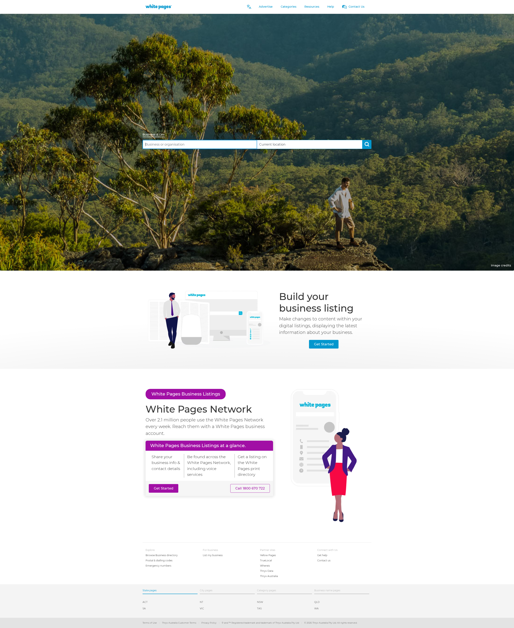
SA (144, 608)
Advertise (266, 6)
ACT (145, 602)
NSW (260, 602)
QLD (317, 602)
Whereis (265, 565)
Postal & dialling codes (159, 560)
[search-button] (366, 144)
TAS (259, 608)
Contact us (323, 560)
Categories (288, 6)
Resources (311, 6)
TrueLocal (266, 560)
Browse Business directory (162, 555)
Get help (322, 555)
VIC (202, 608)
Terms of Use (150, 622)
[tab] (155, 135)
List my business (213, 555)
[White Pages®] (159, 6)
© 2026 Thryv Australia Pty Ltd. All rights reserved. (330, 622)
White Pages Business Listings (185, 394)
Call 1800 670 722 (250, 488)
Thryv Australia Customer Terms (179, 622)
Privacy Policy (209, 622)
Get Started (323, 344)
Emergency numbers (158, 565)
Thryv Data (266, 570)
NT (201, 602)
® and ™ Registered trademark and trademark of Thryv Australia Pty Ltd (261, 622)
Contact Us (356, 6)
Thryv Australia (269, 576)
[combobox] (200, 144)
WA (316, 608)
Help (330, 6)
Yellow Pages (268, 555)
